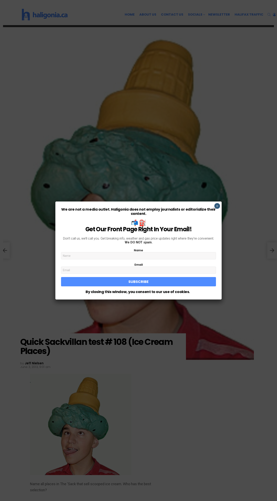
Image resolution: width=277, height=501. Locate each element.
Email (138, 265)
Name (138, 250)
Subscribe (138, 281)
